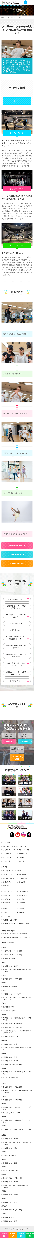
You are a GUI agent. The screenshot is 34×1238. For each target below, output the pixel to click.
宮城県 (4, 962)
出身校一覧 (6, 861)
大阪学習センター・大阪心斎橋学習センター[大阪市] (17, 1108)
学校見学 (6, 912)
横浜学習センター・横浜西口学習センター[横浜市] (17, 1048)
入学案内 (6, 867)
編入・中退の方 (23, 895)
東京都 (4, 1014)
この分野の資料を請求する (17, 545)
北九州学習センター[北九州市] (12, 1178)
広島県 (4, 1135)
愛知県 (4, 1083)
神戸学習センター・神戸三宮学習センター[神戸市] (17, 1130)
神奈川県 (4, 1040)
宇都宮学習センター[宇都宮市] (12, 979)
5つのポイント (7, 857)
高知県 (4, 1167)
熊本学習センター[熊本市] (11, 1195)
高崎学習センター (16, 630)
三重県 (4, 1096)
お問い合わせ (23, 912)
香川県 (4, 1159)
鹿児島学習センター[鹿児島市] (12, 1210)
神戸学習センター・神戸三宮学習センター (16, 655)
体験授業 (25, 741)
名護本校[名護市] (8, 1217)
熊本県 (4, 1191)
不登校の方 (22, 903)
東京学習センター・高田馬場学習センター (16, 616)
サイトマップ (6, 916)
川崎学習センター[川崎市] (11, 1044)
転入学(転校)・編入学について (12, 871)
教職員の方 (6, 903)
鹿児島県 (4, 1206)
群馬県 (4, 983)
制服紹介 (21, 857)
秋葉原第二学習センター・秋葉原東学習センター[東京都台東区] (17, 1032)
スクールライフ (7, 874)
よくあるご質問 (23, 878)
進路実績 (21, 861)
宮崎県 (4, 1198)
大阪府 (4, 1104)
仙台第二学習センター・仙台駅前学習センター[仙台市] (17, 970)
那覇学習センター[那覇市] (11, 1221)
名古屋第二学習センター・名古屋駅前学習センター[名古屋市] (17, 1091)
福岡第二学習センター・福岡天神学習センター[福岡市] (17, 1186)
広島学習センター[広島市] (11, 1139)
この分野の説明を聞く (17, 563)
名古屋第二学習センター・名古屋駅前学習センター (16, 637)
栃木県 (4, 975)
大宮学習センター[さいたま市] (12, 994)
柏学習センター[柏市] (9, 1011)
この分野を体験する (17, 554)
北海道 (4, 947)
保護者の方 (22, 899)
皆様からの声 (23, 874)
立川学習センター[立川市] (11, 1036)
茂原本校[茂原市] (8, 1007)
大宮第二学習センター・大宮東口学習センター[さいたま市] (17, 998)
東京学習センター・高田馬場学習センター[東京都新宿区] (17, 1019)
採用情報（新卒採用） (9, 924)
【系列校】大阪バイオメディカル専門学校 (15, 934)
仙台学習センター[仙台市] (11, 966)
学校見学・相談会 (17, 758)
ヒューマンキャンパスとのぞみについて (14, 846)
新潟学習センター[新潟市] (11, 1057)
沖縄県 (4, 1213)
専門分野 (10, 17)
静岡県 (4, 1068)
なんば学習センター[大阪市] (11, 1113)
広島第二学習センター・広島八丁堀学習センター (16, 664)
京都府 (4, 1116)
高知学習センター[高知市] (11, 1170)
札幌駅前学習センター (16, 599)
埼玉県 (4, 990)
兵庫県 (4, 1126)
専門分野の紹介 (23, 854)
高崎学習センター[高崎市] (11, 986)
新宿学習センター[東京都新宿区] (13, 1024)
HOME (2, 17)
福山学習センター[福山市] (11, 1148)
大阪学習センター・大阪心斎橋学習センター (16, 646)
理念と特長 (6, 842)
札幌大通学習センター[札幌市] (12, 951)
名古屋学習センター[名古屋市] (12, 1087)
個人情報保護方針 (24, 924)
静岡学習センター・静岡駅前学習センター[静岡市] (17, 1073)
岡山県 (4, 1152)
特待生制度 (22, 882)
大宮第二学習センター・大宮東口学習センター (16, 607)
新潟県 (4, 1053)
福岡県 (4, 1174)
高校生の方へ (7, 895)
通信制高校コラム (8, 882)
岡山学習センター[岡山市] (11, 1155)
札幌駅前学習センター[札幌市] (12, 955)
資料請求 (8, 741)
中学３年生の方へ (24, 891)
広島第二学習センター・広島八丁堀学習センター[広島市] (17, 1143)
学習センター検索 (24, 850)
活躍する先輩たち (8, 878)
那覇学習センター (16, 681)
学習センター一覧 (8, 942)
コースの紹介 (7, 854)
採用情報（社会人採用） (10, 920)
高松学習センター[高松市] (11, 1163)
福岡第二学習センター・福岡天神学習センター (16, 673)
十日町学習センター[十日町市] (12, 1064)
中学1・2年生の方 (8, 891)
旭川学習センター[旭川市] (11, 958)
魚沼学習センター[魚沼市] (11, 1061)
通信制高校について (9, 850)
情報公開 (6, 886)
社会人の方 (6, 899)
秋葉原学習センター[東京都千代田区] (14, 1027)
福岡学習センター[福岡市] (11, 1182)
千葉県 (4, 1003)
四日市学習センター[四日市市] (12, 1100)
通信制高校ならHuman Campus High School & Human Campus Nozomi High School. (17, 1229)
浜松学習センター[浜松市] (11, 1077)
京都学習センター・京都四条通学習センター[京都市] (17, 1121)
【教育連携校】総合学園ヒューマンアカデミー (16, 937)
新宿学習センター (16, 623)
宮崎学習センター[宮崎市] (11, 1202)
